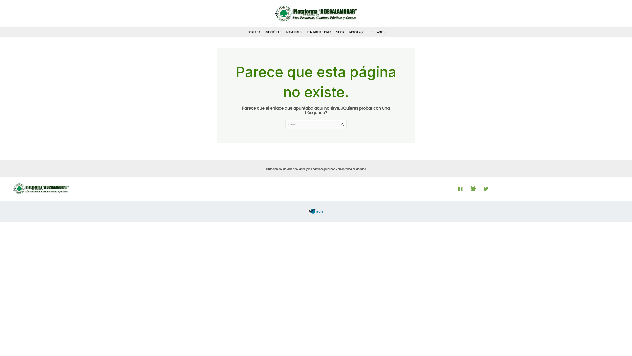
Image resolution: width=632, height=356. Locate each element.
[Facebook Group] (473, 189)
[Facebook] (460, 189)
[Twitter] (486, 189)
